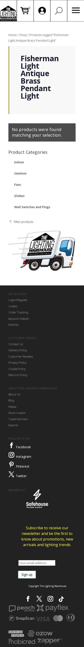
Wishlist (13, 325)
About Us (14, 394)
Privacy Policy (17, 362)
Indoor (19, 162)
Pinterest (22, 466)
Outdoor (20, 173)
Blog (11, 400)
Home (12, 35)
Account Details (18, 318)
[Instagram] (11, 455)
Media (12, 407)
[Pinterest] (11, 464)
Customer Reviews (20, 356)
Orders (12, 306)
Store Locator (17, 413)
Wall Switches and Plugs (32, 207)
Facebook (23, 447)
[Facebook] (11, 445)
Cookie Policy (17, 369)
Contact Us (15, 344)
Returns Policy (17, 375)
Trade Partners (18, 419)
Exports (13, 425)
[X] (39, 599)
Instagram (23, 456)
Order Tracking (18, 312)
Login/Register (18, 300)
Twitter (21, 476)
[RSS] (61, 599)
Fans (17, 184)
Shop (23, 35)
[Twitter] (11, 474)
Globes (19, 196)
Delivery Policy (17, 350)
